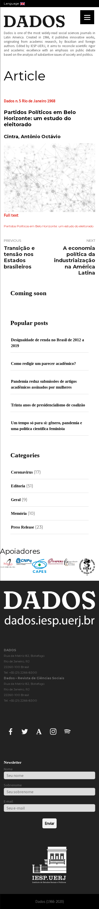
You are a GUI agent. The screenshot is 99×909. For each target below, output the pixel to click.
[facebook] (10, 731)
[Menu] (87, 17)
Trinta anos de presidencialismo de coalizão (48, 405)
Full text (11, 215)
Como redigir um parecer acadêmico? (43, 363)
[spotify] (67, 731)
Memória (19, 513)
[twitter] (24, 731)
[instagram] (53, 731)
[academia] (39, 731)
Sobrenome (13, 785)
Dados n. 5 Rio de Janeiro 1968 (29, 100)
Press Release (22, 527)
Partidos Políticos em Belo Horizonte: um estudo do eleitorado (48, 226)
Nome (8, 769)
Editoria (18, 486)
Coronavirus (22, 472)
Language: (12, 3)
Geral (16, 500)
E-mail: (8, 801)
